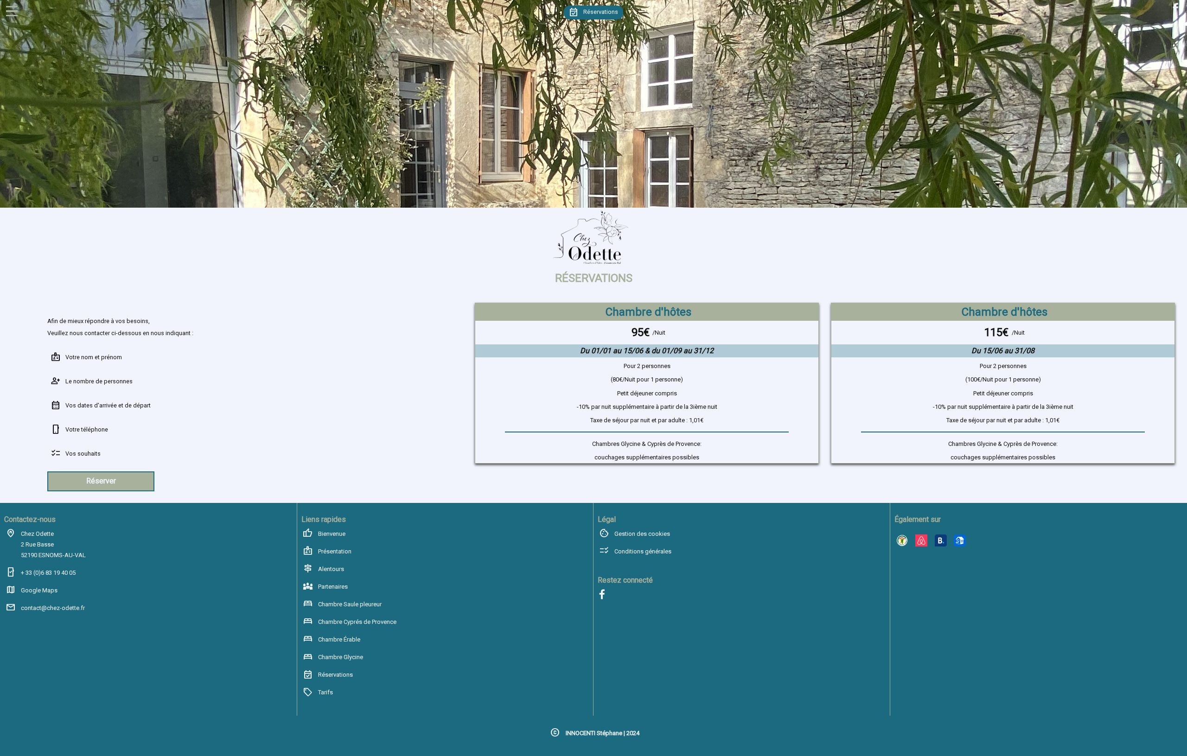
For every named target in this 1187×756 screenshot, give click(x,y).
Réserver (101, 480)
